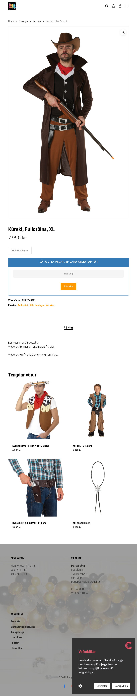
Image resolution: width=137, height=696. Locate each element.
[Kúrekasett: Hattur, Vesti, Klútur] (37, 410)
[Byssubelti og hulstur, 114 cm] (37, 488)
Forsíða (15, 621)
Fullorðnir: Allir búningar (31, 305)
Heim (11, 21)
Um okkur (17, 637)
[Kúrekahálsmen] (97, 488)
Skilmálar (16, 648)
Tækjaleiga (18, 632)
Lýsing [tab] (68, 327)
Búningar (23, 21)
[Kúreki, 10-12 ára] (97, 410)
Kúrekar (37, 21)
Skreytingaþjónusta (23, 626)
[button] (127, 6)
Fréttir (15, 642)
